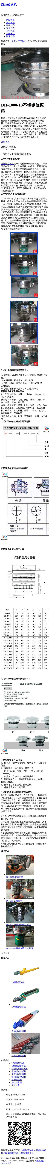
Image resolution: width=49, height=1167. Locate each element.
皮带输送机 (16, 1080)
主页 (13, 41)
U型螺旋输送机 (18, 1066)
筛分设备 (15, 1085)
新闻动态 (10, 25)
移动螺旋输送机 (11, 1153)
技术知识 (10, 28)
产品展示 (10, 23)
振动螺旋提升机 (18, 1077)
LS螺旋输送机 (17, 1063)
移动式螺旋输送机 (19, 1069)
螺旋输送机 (9, 4)
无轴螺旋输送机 (18, 1071)
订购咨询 (5, 142)
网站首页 (10, 20)
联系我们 (10, 36)
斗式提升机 (16, 1082)
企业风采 (10, 31)
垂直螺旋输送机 (18, 1074)
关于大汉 (10, 33)
